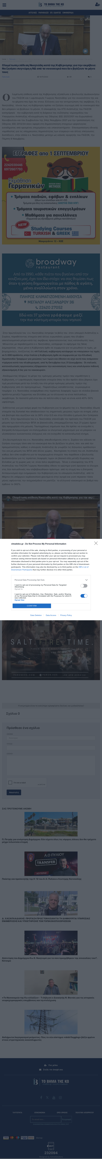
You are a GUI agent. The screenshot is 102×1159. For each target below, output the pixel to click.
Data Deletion (36, 615)
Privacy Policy (66, 615)
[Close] (96, 544)
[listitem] (51, 580)
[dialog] (51, 579)
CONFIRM (32, 606)
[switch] (83, 586)
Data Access (51, 615)
